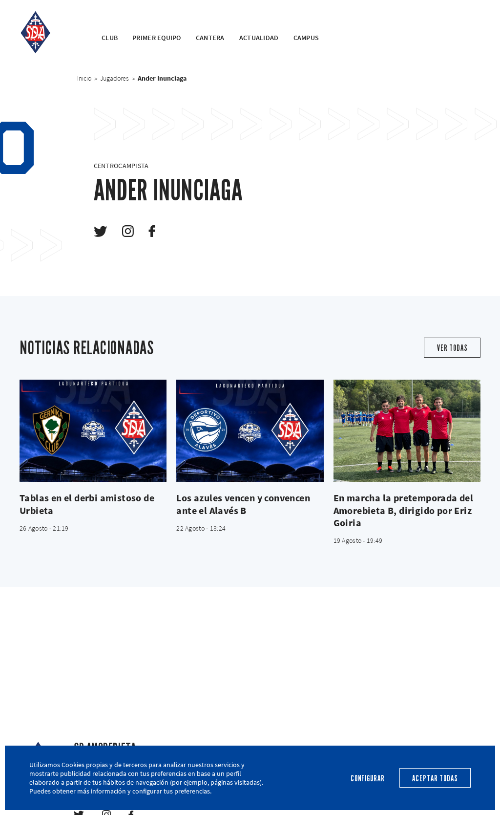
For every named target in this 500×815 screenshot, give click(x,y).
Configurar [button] (368, 778)
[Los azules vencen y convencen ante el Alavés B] (249, 431)
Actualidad (259, 37)
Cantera (210, 37)
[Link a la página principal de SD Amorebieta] (48, 32)
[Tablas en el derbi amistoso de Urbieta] (93, 431)
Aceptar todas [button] (435, 778)
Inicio (84, 78)
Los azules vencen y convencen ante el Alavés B (243, 504)
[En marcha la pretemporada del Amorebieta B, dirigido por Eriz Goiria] (406, 431)
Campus (306, 37)
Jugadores (114, 78)
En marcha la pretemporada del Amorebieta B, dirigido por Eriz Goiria (403, 510)
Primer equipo (156, 37)
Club (110, 37)
